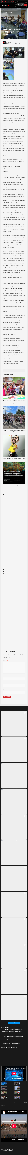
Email (4, 682)
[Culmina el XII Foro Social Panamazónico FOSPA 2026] (14, 417)
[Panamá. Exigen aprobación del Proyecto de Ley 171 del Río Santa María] (4, 1097)
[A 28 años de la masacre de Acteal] (4, 1083)
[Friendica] (8, 1)
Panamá (10, 12)
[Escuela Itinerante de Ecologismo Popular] (4, 1092)
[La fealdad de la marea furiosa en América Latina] (14, 446)
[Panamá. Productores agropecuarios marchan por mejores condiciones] (17, 1097)
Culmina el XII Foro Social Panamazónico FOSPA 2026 (14, 431)
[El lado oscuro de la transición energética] (14, 473)
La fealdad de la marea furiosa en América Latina (14, 458)
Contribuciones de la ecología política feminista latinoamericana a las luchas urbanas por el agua (14, 402)
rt (10, 42)
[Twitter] (5, 1)
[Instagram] (11, 1)
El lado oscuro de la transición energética (14, 486)
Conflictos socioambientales (18, 10)
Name (4, 676)
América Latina (8, 10)
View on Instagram (14, 1022)
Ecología (5, 12)
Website (4, 689)
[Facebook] (2, 1)
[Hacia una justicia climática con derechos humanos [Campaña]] (4, 1088)
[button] (14, 724)
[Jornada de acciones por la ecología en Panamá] (17, 1092)
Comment (5, 660)
